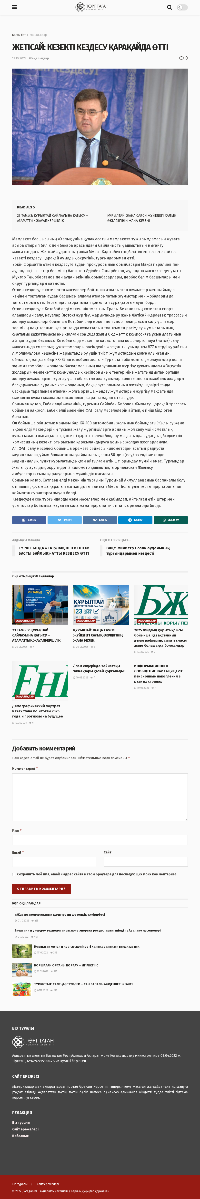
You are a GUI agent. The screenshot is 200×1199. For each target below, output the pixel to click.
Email (18, 852)
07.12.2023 (42, 990)
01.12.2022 (23, 936)
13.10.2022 (19, 58)
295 (55, 971)
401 (35, 936)
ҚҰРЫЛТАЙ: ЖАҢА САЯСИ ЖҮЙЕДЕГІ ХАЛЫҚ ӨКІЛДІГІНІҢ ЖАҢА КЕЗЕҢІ (97, 635)
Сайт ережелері (25, 1129)
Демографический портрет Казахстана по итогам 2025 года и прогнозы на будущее (37, 711)
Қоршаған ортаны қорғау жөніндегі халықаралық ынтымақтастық (86, 946)
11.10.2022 (42, 952)
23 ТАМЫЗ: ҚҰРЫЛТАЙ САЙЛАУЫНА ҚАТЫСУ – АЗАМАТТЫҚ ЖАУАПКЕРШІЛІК (36, 635)
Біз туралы (21, 1123)
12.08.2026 (142, 652)
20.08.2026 (20, 647)
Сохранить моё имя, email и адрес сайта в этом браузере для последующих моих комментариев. (97, 874)
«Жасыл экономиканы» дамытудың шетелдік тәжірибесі (60, 914)
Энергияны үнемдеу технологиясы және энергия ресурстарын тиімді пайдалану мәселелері (92, 930)
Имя (17, 830)
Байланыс (20, 1136)
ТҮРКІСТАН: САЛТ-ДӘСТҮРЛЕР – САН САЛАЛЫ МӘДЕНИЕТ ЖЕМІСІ (83, 984)
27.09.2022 (42, 971)
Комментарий (25, 768)
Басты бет (19, 35)
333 (55, 952)
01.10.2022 (23, 920)
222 (55, 990)
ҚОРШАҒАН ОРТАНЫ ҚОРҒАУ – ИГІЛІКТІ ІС (66, 965)
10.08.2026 (81, 677)
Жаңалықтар (38, 35)
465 (36, 920)
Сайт (107, 852)
